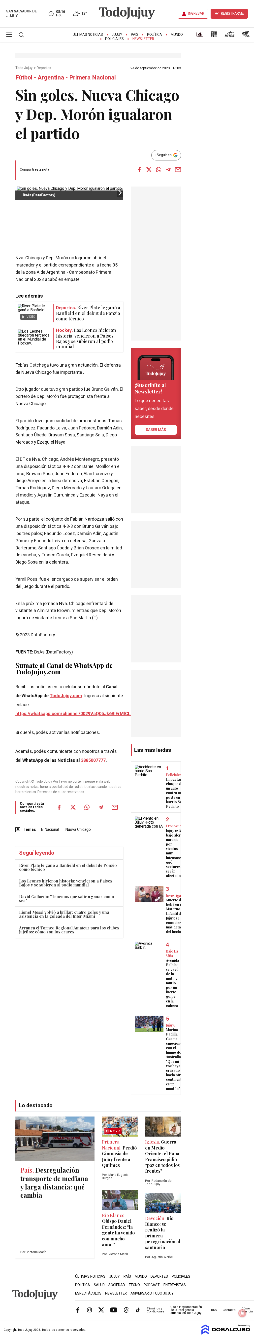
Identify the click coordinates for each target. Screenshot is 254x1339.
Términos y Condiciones (155, 1310)
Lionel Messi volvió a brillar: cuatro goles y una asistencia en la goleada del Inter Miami (64, 914)
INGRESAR (196, 13)
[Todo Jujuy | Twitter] (101, 1309)
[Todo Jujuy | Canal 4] (200, 36)
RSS (214, 1310)
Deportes (44, 68)
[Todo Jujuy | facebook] (78, 1309)
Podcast (152, 1285)
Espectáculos (88, 1293)
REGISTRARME (232, 13)
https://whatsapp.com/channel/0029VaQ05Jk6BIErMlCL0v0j (77, 713)
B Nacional (50, 830)
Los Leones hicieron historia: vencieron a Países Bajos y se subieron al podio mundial (65, 882)
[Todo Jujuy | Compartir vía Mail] (178, 170)
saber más (156, 429)
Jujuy (117, 34)
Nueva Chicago (78, 830)
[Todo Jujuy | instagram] (89, 1309)
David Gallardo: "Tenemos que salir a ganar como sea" (66, 898)
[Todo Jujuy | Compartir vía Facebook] (139, 170)
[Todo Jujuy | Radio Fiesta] (246, 36)
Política (154, 34)
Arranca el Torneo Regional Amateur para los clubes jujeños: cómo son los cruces (69, 929)
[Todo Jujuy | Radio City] (214, 36)
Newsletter (143, 38)
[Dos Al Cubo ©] (225, 1333)
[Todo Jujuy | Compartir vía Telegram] (168, 170)
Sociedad (116, 1285)
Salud (99, 1285)
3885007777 (93, 760)
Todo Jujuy (24, 68)
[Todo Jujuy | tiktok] (138, 1309)
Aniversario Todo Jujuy (152, 1293)
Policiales (114, 38)
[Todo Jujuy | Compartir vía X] (149, 170)
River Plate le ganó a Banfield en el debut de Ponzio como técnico (68, 867)
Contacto (229, 1310)
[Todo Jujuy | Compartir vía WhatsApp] (159, 170)
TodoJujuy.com (66, 695)
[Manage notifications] (242, 1313)
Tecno (134, 1285)
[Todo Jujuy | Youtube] (113, 1309)
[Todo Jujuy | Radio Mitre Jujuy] (229, 36)
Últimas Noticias (88, 34)
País (134, 34)
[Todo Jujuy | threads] (126, 1309)
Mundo (177, 34)
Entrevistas (174, 1285)
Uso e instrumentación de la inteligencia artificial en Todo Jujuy (186, 1310)
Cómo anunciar (248, 1310)
